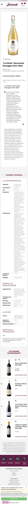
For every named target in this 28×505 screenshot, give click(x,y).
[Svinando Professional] (12, 4)
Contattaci (14, 473)
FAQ (14, 472)
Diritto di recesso (14, 482)
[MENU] (2, 4)
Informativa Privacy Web (14, 483)
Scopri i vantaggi (14, 470)
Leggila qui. (24, 496)
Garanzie (14, 475)
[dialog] (14, 495)
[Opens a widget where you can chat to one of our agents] (5, 502)
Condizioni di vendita (14, 480)
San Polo (17, 370)
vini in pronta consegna (15, 452)
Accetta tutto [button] (14, 498)
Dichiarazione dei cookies (14, 484)
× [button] (26, 486)
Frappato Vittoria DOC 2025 (21, 384)
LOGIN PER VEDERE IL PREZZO (12, 76)
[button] (14, 502)
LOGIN (19, 0)
